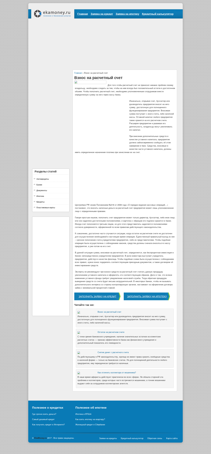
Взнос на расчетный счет (109, 311)
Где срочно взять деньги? (44, 413)
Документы (41, 190)
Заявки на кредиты (108, 438)
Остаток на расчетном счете (111, 332)
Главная (82, 14)
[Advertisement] (105, 41)
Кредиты (40, 201)
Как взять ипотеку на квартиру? (90, 419)
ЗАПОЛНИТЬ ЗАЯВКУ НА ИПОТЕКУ (147, 296)
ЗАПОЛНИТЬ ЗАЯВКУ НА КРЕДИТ (97, 296)
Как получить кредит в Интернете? (48, 424)
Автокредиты (42, 179)
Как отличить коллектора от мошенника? (117, 372)
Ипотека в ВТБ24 (83, 413)
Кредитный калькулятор (157, 14)
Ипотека (40, 196)
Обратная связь (154, 438)
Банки (39, 184)
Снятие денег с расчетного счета (113, 352)
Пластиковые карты (45, 207)
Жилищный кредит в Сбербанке (90, 424)
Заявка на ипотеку (127, 14)
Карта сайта (171, 438)
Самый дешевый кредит (43, 419)
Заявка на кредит (102, 14)
